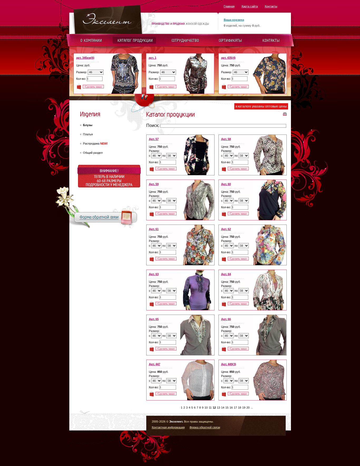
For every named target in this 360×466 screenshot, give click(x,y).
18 (239, 407)
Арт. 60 (226, 184)
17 (235, 407)
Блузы (87, 125)
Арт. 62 (226, 229)
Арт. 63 (154, 274)
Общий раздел (93, 152)
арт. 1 (152, 57)
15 (226, 407)
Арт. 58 (226, 139)
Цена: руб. (83, 65)
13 (218, 407)
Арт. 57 (154, 139)
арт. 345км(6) (85, 57)
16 (231, 407)
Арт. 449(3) (228, 364)
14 (222, 407)
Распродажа (95, 143)
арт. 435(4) (228, 57)
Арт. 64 (226, 274)
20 (248, 407)
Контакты (271, 6)
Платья (88, 134)
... (252, 407)
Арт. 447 (154, 364)
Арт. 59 (154, 184)
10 (206, 407)
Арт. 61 (154, 229)
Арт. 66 (226, 319)
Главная (229, 6)
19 (243, 407)
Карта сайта (250, 6)
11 (210, 407)
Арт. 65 (154, 319)
